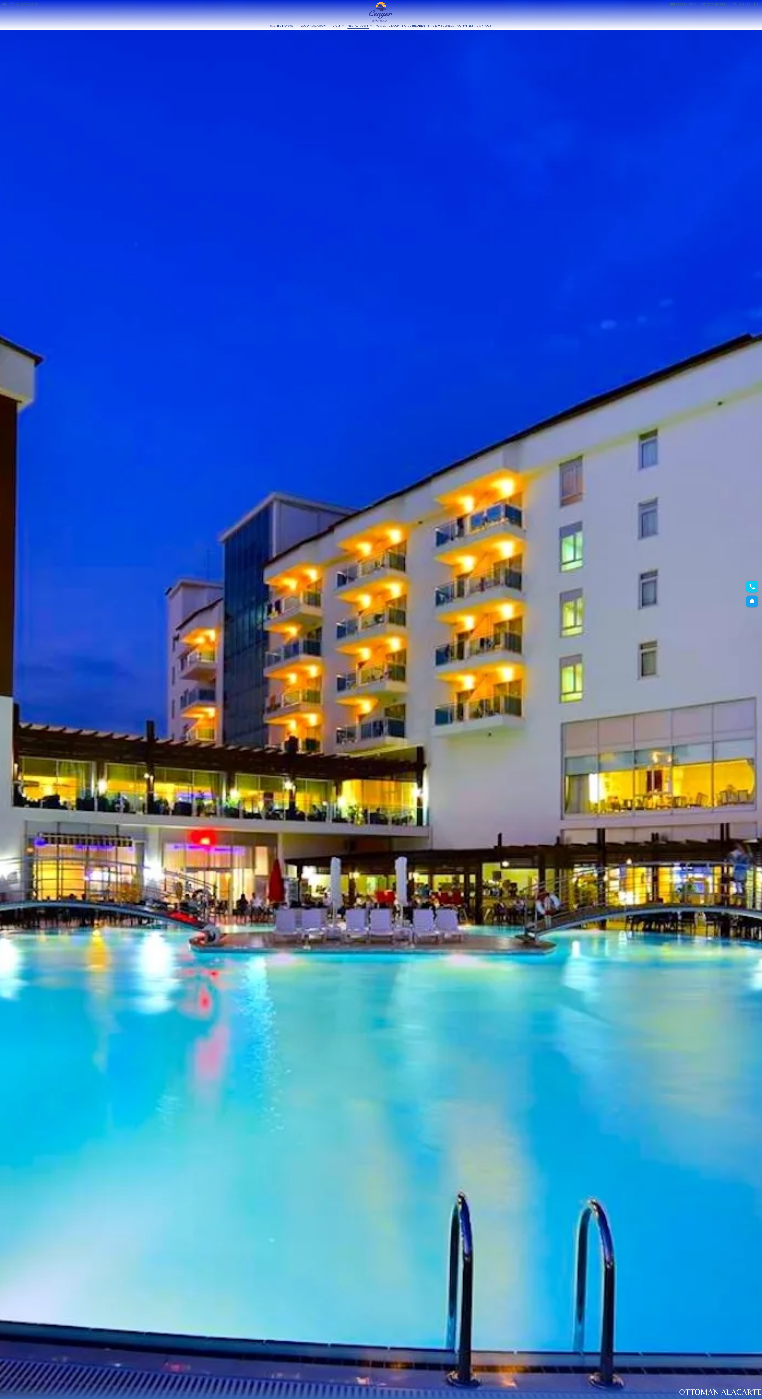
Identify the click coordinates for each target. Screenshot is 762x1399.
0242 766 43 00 (27, 4)
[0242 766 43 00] (12, 4)
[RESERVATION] (672, 4)
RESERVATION (686, 4)
